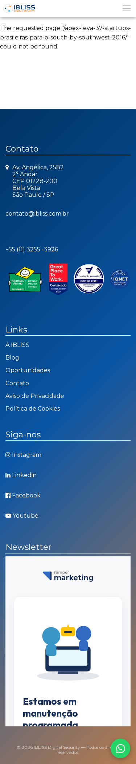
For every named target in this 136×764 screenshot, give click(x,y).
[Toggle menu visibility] (126, 8)
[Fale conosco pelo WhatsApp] (120, 748)
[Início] (68, 8)
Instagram (26, 454)
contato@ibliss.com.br (37, 213)
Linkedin (24, 475)
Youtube (25, 515)
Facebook (26, 495)
